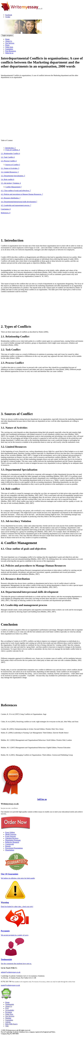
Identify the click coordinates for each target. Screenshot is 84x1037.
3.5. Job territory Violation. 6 (11, 183)
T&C (7, 1026)
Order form (9, 47)
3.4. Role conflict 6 (7, 179)
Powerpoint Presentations (14, 848)
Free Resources (10, 51)
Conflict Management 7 (13, 187)
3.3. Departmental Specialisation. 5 (13, 176)
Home (7, 39)
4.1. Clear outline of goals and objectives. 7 (16, 190)
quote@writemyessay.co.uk (10, 985)
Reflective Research (12, 842)
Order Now (9, 1014)
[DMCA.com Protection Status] (6, 999)
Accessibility (9, 1010)
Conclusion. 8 (5, 209)
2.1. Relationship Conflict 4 (10, 153)
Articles (8, 1022)
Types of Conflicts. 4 (12, 150)
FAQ (7, 1008)
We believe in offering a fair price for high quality (18, 876)
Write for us (9, 53)
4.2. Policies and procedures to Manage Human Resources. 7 (22, 194)
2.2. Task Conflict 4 (8, 157)
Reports (8, 846)
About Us (8, 41)
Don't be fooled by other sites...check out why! (17, 904)
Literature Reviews (11, 838)
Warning (8, 1018)
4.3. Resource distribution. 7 (10, 198)
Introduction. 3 (10, 148)
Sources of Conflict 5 (12, 165)
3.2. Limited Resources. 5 (10, 172)
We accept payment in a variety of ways (14, 933)
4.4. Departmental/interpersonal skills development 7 (19, 202)
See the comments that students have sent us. (16, 961)
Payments (8, 1012)
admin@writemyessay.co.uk (10, 972)
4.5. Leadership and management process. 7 (16, 205)
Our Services (9, 43)
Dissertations (9, 850)
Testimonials (9, 1004)
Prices (7, 45)
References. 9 (5, 213)
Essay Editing (10, 832)
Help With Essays (11, 1024)
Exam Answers (10, 836)
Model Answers (10, 834)
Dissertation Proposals (13, 840)
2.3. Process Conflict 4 (9, 161)
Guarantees (9, 49)
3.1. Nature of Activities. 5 (10, 168)
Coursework (9, 844)
